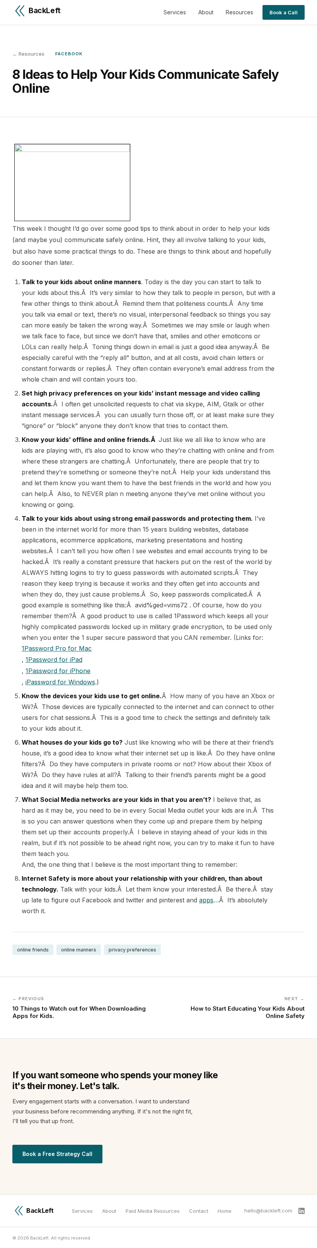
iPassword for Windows (60, 682)
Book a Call (283, 12)
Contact (198, 1211)
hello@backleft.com (268, 1210)
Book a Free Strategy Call (57, 1154)
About (205, 12)
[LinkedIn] (301, 1211)
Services (175, 12)
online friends (33, 950)
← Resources (28, 54)
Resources (239, 12)
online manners (78, 950)
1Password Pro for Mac (57, 648)
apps (206, 900)
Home (225, 1211)
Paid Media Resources (153, 1211)
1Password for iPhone (58, 671)
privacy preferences (132, 950)
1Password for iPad (54, 659)
